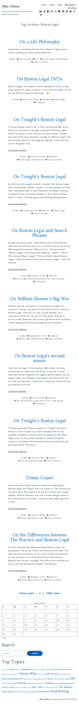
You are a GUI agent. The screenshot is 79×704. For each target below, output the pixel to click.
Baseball (26, 669)
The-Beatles (65, 687)
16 (4, 625)
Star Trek (36, 687)
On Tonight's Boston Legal (39, 119)
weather (33, 692)
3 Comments (40, 281)
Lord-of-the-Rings (9, 683)
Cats (36, 59)
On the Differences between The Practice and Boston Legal (39, 537)
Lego (67, 679)
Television (46, 99)
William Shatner (37, 339)
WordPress (72, 8)
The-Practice (37, 580)
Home (43, 5)
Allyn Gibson (10, 6)
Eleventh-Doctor (66, 674)
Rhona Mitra (45, 279)
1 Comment (40, 102)
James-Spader (37, 160)
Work (53, 691)
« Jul (4, 638)
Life (72, 678)
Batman (33, 669)
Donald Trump (41, 674)
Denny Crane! (39, 477)
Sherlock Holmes (8, 687)
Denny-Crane (44, 401)
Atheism (12, 670)
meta (29, 683)
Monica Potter (33, 279)
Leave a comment (40, 62)
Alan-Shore (21, 401)
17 (15, 625)
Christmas (54, 669)
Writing (63, 691)
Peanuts (34, 683)
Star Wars (45, 687)
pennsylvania (41, 683)
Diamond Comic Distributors (10, 674)
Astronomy (5, 669)
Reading (57, 683)
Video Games (8, 691)
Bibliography (70, 5)
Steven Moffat (54, 687)
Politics (50, 683)
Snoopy (29, 687)
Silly (24, 687)
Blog (60, 5)
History (50, 679)
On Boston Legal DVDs (39, 79)
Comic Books (66, 669)
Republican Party (67, 683)
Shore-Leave (19, 687)
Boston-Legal (48, 59)
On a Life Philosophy (39, 41)
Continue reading (22, 150)
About (52, 5)
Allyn (13, 59)
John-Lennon (59, 679)
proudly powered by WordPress (64, 699)
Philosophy (63, 59)
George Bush (17, 678)
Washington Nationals (22, 692)
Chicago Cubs (44, 669)
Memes (21, 683)
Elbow (60, 674)
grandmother (28, 679)
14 (58, 620)
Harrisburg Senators (39, 679)
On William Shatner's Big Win (39, 298)
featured (6, 679)
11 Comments (40, 403)
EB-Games (52, 673)
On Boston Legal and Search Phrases (39, 233)
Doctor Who (28, 673)
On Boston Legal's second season (40, 358)
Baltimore (18, 669)
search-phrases (58, 279)
